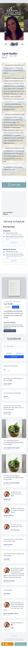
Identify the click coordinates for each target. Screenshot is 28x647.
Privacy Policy (10, 640)
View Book (7, 307)
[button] (14, 428)
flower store (11, 169)
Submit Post (14, 356)
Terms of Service (18, 640)
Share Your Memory (10, 330)
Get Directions (14, 242)
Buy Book (15, 307)
